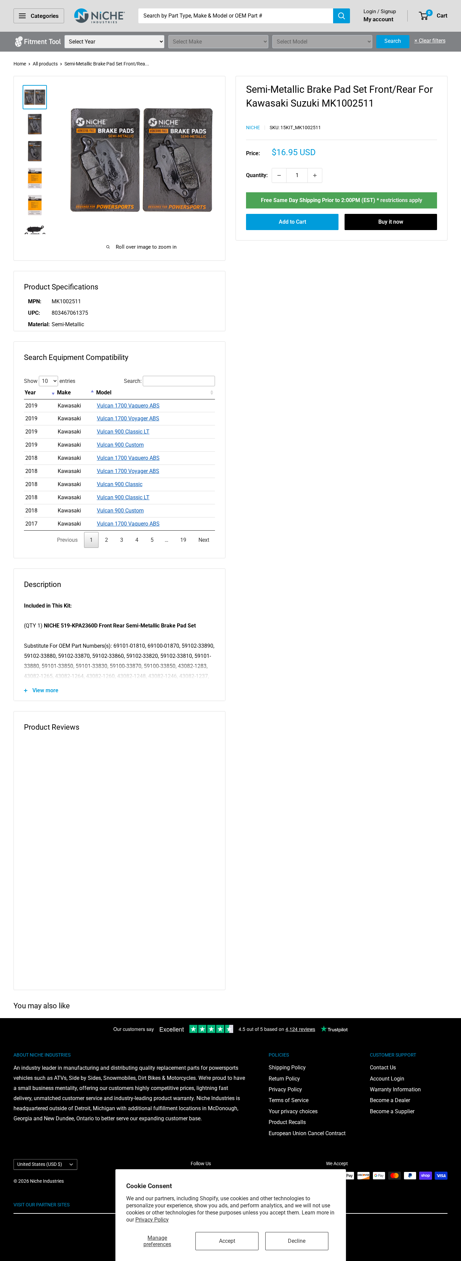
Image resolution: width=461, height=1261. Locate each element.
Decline (296, 1241)
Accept (227, 1241)
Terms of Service (288, 1100)
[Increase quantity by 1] (315, 175)
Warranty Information (395, 1089)
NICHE (253, 128)
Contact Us (383, 1067)
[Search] (341, 15)
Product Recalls (287, 1122)
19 (183, 540)
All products (45, 63)
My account (378, 19)
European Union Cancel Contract (307, 1133)
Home (19, 63)
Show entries (49, 381)
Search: (133, 381)
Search (392, 41)
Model (103, 392)
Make (64, 392)
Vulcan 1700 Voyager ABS (128, 418)
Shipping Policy (287, 1067)
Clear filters (429, 40)
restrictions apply (401, 200)
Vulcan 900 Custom (120, 445)
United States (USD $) (39, 1164)
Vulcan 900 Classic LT (123, 431)
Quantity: (257, 175)
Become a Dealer (390, 1100)
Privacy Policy (152, 1219)
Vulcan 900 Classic (119, 484)
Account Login (387, 1078)
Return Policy (284, 1078)
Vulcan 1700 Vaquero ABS (128, 405)
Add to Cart (292, 222)
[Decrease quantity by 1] (279, 175)
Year (30, 392)
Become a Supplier (392, 1111)
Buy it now (390, 222)
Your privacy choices (293, 1111)
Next (203, 540)
